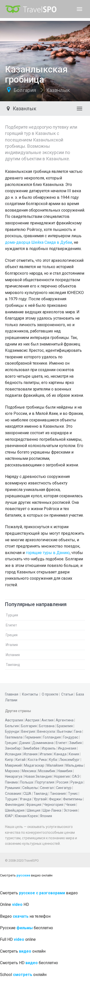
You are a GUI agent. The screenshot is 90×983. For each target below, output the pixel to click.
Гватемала (13, 737)
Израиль (49, 748)
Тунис (73, 794)
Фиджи (55, 799)
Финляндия (14, 805)
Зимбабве (31, 748)
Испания (13, 655)
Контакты (30, 694)
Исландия (13, 754)
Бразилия (65, 726)
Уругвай (40, 799)
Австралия (14, 720)
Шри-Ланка (51, 810)
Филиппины (72, 799)
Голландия (52, 737)
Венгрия (28, 731)
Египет (11, 625)
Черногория (53, 805)
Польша (26, 782)
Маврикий (13, 765)
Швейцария (14, 810)
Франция (33, 805)
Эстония (71, 810)
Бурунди (12, 731)
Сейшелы (30, 788)
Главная (11, 694)
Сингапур (64, 788)
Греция (12, 635)
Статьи (67, 694)
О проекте (50, 694)
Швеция (33, 810)
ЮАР (9, 816)
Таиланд (13, 665)
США (27, 794)
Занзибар (13, 748)
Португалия (44, 782)
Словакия (13, 794)
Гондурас (70, 737)
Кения (74, 754)
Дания (24, 743)
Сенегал (47, 788)
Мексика (29, 771)
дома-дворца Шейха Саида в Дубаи (38, 242)
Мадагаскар (34, 765)
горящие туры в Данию (48, 552)
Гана (78, 731)
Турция (12, 615)
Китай (21, 760)
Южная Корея (26, 816)
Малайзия (54, 765)
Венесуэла (46, 731)
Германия (33, 737)
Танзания (58, 794)
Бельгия (12, 726)
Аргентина (65, 720)
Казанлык (58, 90)
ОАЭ (76, 776)
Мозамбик (46, 771)
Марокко (12, 771)
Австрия (32, 720)
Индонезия (67, 748)
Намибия (65, 771)
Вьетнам (64, 731)
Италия (12, 645)
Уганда (25, 799)
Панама (11, 782)
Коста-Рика (37, 760)
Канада (60, 754)
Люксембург (69, 760)
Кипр (9, 760)
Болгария (25, 90)
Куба (53, 760)
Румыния (12, 788)
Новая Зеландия (38, 776)
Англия (48, 720)
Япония (46, 816)
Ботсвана (46, 726)
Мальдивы (74, 765)
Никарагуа (13, 776)
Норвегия (62, 776)
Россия (62, 782)
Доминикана (43, 743)
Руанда (76, 782)
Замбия (75, 743)
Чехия (71, 805)
